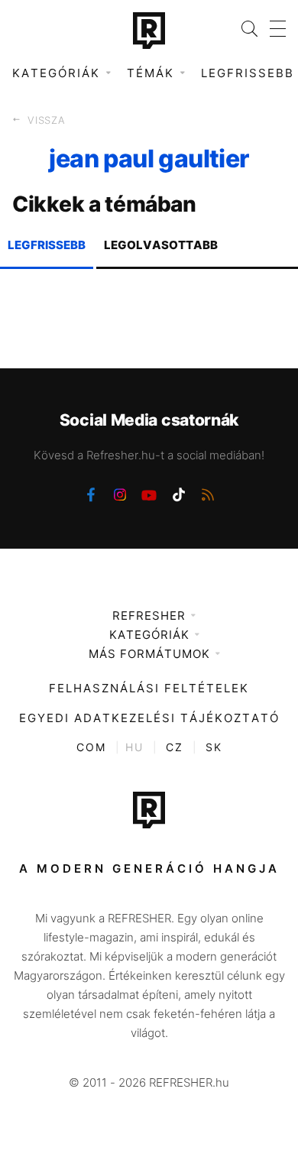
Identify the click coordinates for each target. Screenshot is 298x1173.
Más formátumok (149, 653)
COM (91, 746)
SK (214, 746)
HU (134, 746)
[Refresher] (149, 30)
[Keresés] (243, 29)
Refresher (149, 615)
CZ (174, 746)
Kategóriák (149, 634)
